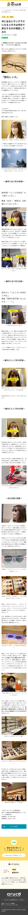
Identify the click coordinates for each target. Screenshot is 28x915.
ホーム (3, 10)
